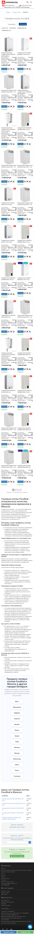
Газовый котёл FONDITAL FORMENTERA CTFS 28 (24, 128)
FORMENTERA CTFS (21, 28)
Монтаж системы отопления (8, 871)
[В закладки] (11, 69)
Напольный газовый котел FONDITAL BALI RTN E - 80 (25, 316)
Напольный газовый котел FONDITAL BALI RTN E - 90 (8, 466)
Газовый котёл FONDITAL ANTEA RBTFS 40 (8, 391)
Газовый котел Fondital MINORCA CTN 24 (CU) (24, 53)
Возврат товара (5, 892)
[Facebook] (7, 929)
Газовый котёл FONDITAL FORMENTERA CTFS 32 (8, 278)
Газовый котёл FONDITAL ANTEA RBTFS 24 (8, 316)
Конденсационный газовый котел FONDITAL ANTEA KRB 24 (8, 54)
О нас (2, 873)
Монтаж (3, 868)
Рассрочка (3, 880)
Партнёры (3, 903)
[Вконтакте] (12, 929)
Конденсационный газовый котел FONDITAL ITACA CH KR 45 (8, 354)
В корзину (4, 69)
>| (20, 490)
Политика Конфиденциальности (9, 883)
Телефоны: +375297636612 (7, 911)
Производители (5, 900)
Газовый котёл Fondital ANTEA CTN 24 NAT (7, 203)
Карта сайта (4, 894)
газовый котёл (19, 626)
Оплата (3, 876)
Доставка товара (5, 878)
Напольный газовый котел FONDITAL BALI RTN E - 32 (8, 91)
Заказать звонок (9, 932)
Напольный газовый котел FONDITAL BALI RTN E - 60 (8, 428)
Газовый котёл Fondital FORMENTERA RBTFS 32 (24, 353)
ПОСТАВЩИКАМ (5, 885)
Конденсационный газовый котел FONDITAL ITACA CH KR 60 (8, 129)
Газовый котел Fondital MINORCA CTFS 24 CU (24, 278)
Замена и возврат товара (7, 881)
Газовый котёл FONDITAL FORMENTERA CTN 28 (24, 391)
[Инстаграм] (3, 929)
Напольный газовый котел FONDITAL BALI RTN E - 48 (25, 166)
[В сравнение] (13, 69)
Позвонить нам (25, 932)
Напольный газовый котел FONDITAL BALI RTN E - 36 (25, 203)
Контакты (3, 875)
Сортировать (11, 24)
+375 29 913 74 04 (26, 5)
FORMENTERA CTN (6, 30)
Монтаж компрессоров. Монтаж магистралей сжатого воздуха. (16, 870)
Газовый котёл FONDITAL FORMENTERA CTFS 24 (24, 241)
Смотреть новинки (17, 856)
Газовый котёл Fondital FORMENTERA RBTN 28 (24, 466)
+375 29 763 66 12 (9, 5)
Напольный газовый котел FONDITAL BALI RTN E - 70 (8, 166)
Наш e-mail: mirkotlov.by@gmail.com (9, 914)
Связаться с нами (5, 891)
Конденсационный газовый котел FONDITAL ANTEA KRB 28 (24, 91)
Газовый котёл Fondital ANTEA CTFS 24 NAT (7, 241)
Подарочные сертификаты (7, 902)
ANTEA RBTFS (12, 28)
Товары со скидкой (5, 905)
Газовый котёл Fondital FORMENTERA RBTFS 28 (24, 428)
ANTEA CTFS (5, 28)
